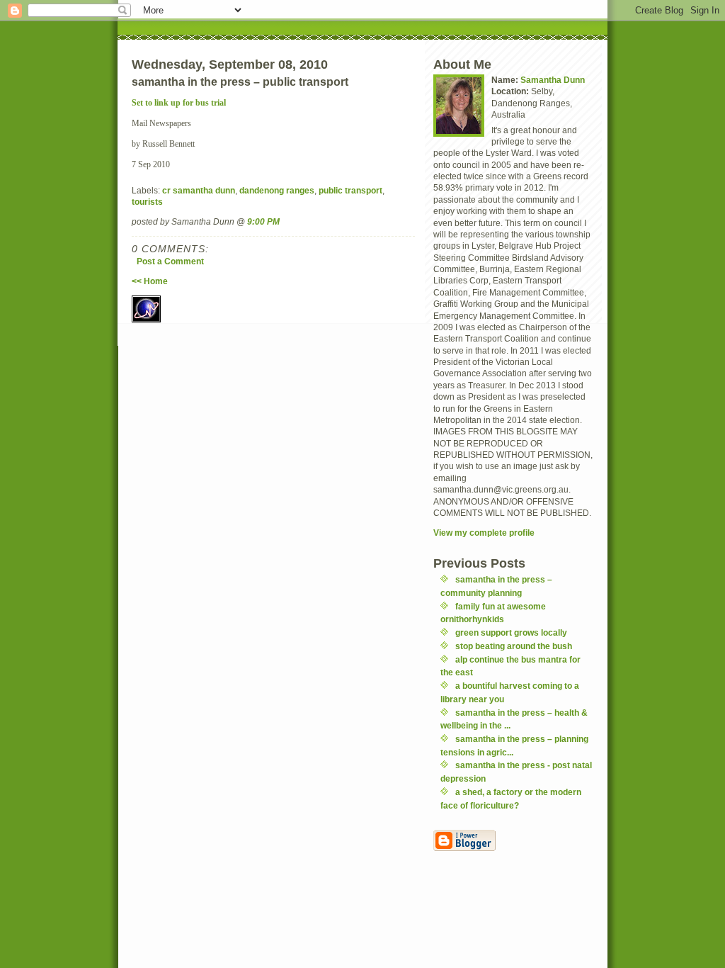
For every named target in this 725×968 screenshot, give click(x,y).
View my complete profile (484, 532)
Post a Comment (170, 261)
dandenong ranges (276, 190)
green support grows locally (511, 632)
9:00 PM (263, 221)
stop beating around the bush (513, 646)
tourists (147, 201)
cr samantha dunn (198, 190)
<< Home (150, 281)
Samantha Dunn (552, 79)
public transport (350, 190)
